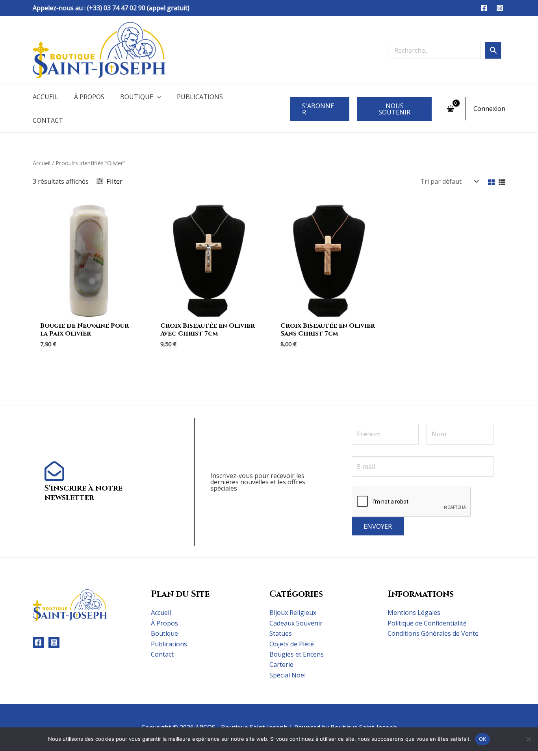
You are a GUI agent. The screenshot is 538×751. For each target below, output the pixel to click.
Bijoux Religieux (292, 612)
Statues (280, 633)
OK (482, 739)
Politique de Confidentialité (427, 623)
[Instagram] (499, 7)
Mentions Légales (414, 612)
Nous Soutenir (394, 108)
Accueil (45, 96)
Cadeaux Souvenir (296, 623)
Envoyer (378, 526)
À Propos (89, 96)
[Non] (528, 739)
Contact (48, 120)
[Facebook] (484, 7)
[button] (157, 97)
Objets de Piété (291, 644)
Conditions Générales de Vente (433, 633)
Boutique (136, 96)
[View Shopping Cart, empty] (450, 108)
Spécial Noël (287, 675)
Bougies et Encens (296, 654)
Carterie (281, 664)
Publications (200, 96)
